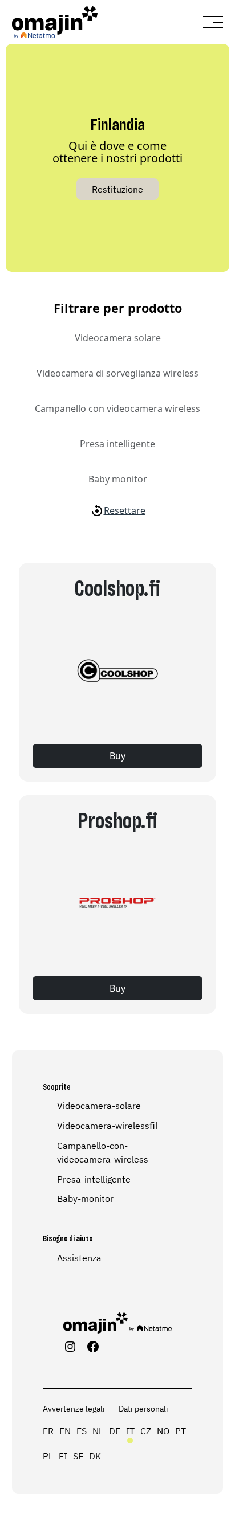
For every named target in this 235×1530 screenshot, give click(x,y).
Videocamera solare (118, 338)
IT (130, 1431)
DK (95, 1456)
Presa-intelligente (94, 1179)
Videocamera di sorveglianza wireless (117, 373)
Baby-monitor (85, 1198)
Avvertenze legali (74, 1409)
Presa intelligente (117, 443)
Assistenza (79, 1257)
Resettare (124, 510)
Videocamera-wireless (103, 1125)
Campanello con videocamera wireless (117, 408)
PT (180, 1431)
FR (48, 1431)
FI (63, 1456)
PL (48, 1456)
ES (81, 1431)
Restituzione (117, 189)
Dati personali (143, 1409)
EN (65, 1431)
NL (97, 1431)
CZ (145, 1431)
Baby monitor (117, 479)
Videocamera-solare (99, 1105)
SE (78, 1456)
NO (163, 1431)
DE (114, 1431)
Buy (117, 756)
